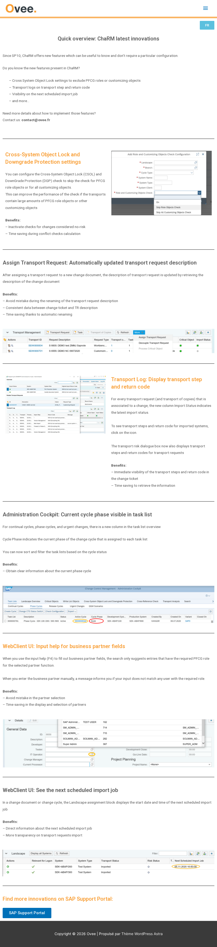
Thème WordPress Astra (142, 934)
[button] (207, 25)
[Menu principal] (206, 8)
